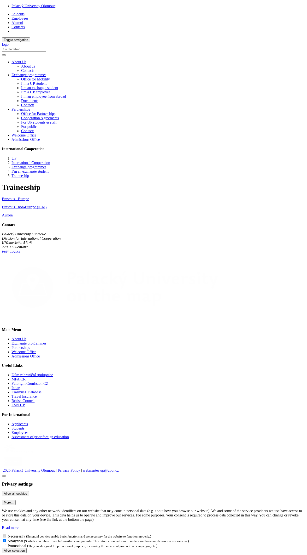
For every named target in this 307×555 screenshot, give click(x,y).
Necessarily (16, 536)
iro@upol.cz (11, 251)
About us (28, 66)
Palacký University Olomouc (33, 6)
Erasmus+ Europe (15, 199)
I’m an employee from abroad (43, 96)
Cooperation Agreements (40, 118)
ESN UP (18, 405)
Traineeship (20, 176)
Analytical (15, 541)
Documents (29, 101)
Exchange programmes (29, 167)
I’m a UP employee (35, 92)
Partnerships (21, 347)
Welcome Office (24, 135)
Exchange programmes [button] (29, 75)
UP (14, 158)
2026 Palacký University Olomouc (28, 470)
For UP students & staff (39, 122)
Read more (10, 528)
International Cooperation (31, 163)
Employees (20, 18)
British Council (23, 401)
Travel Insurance (24, 396)
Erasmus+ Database (26, 392)
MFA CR (19, 379)
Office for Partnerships (38, 114)
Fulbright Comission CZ (30, 383)
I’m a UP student (34, 83)
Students (18, 14)
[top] (4, 476)
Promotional (17, 546)
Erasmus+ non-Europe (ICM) (24, 207)
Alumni (17, 23)
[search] (4, 55)
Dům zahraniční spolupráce (32, 375)
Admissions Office (26, 139)
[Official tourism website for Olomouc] (13, 466)
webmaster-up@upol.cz (101, 470)
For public (29, 127)
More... (9, 502)
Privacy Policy (69, 470)
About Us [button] (19, 62)
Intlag (16, 388)
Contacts (18, 27)
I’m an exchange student (39, 88)
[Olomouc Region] (18, 453)
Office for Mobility (35, 79)
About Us (19, 339)
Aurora (7, 215)
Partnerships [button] (21, 109)
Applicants (20, 424)
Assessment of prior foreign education (40, 437)
